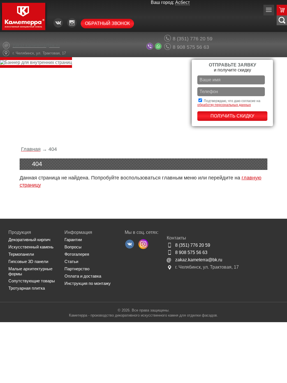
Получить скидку (232, 116)
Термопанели (21, 254)
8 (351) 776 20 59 (192, 38)
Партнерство (76, 268)
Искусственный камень (31, 246)
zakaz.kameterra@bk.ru (198, 259)
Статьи (71, 261)
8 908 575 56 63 (191, 47)
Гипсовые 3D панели (28, 261)
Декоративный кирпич (29, 239)
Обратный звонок (107, 23)
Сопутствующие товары (31, 280)
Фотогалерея (76, 254)
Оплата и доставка (82, 276)
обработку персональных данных (224, 105)
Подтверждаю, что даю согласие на (228, 103)
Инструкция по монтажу (87, 283)
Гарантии (73, 239)
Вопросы (73, 246)
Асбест (182, 2)
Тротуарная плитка (26, 288)
